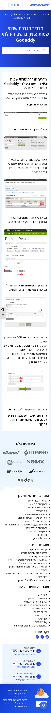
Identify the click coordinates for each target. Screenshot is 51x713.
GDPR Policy (41, 622)
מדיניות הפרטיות (20, 696)
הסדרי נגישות (41, 615)
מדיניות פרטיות (40, 612)
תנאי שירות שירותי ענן (37, 598)
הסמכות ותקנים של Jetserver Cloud (30, 625)
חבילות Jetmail (40, 538)
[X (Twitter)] (47, 637)
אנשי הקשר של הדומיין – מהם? (33, 563)
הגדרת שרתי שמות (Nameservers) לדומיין (27, 559)
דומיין (40, 98)
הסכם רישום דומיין (39, 608)
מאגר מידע (42, 594)
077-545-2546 (15, 5)
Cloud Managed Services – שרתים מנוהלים (26, 524)
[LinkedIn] (37, 637)
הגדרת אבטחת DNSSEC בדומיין (32, 580)
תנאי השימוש (9, 703)
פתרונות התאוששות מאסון (36, 514)
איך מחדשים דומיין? (38, 549)
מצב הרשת (42, 618)
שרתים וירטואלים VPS (37, 507)
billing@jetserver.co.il (25, 679)
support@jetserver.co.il (24, 654)
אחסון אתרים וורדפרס (37, 531)
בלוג (47, 14)
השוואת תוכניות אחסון (37, 500)
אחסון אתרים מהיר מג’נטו (36, 528)
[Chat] (44, 706)
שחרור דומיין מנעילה (38, 556)
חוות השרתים (41, 510)
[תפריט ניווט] (4, 5)
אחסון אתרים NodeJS (37, 504)
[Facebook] (42, 637)
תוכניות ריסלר (41, 534)
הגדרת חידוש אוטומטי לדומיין (34, 553)
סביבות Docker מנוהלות (36, 521)
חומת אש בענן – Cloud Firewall (32, 517)
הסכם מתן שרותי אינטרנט (35, 601)
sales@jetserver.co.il (26, 666)
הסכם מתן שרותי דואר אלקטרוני (33, 605)
